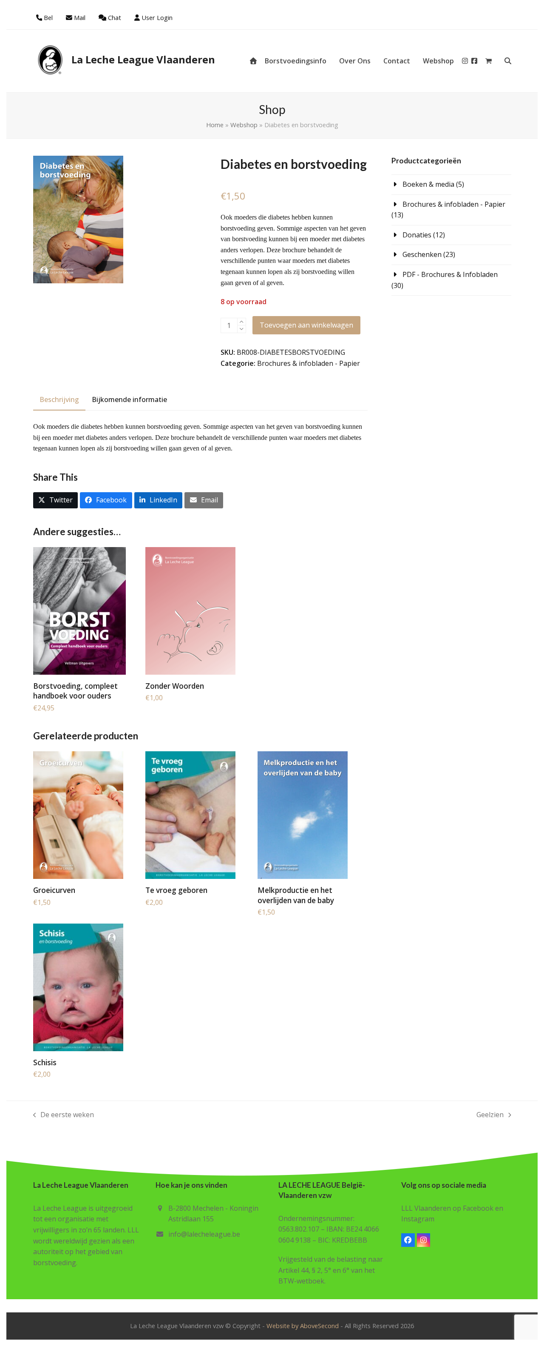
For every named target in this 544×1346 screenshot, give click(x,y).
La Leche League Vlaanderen (143, 59)
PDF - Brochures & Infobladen (450, 274)
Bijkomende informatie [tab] (129, 399)
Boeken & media (428, 184)
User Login (157, 17)
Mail (79, 17)
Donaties (416, 235)
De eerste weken (63, 1115)
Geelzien (490, 1115)
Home (215, 124)
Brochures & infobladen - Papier (308, 363)
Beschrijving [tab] (59, 399)
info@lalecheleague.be (204, 1234)
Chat (114, 17)
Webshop (244, 124)
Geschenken (422, 254)
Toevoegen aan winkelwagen (306, 325)
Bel (48, 17)
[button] (488, 60)
